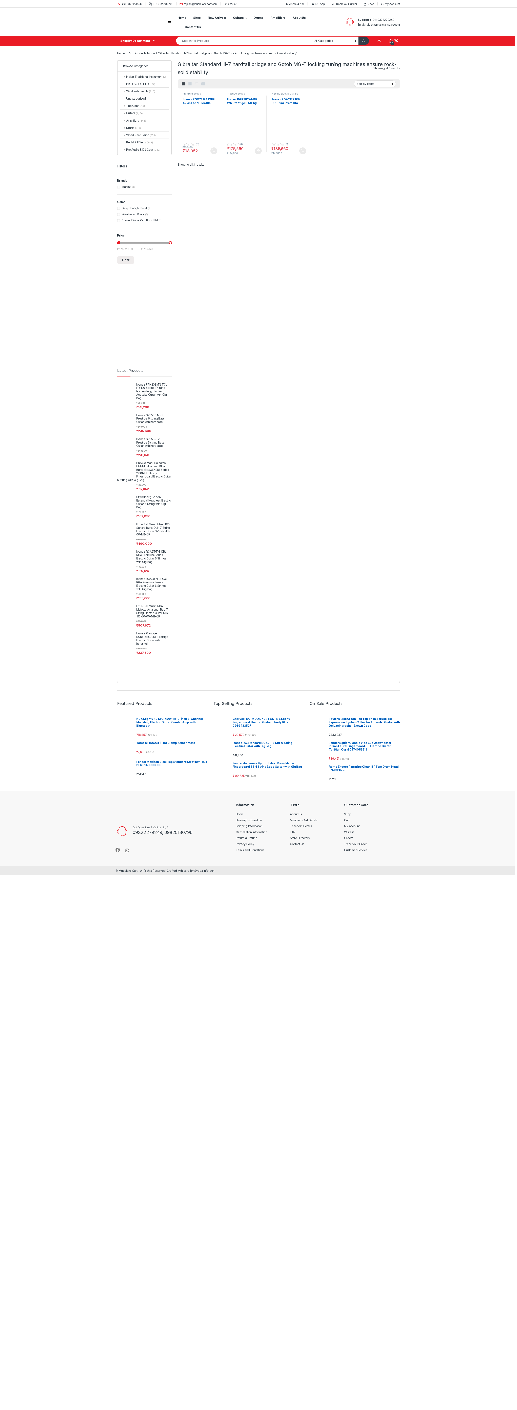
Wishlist (349, 832)
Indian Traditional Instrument (146, 76)
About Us (299, 17)
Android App (297, 3)
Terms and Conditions (250, 850)
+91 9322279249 (132, 3)
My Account (392, 3)
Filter (125, 260)
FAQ (292, 832)
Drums (258, 17)
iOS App (320, 3)
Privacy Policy (245, 844)
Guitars (238, 17)
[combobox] (244, 41)
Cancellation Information (251, 832)
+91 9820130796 (163, 3)
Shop (371, 3)
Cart (346, 820)
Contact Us (193, 27)
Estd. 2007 (230, 3)
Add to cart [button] (213, 150)
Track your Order (355, 844)
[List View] (196, 84)
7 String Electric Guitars (284, 93)
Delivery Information (249, 820)
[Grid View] (183, 84)
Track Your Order (346, 3)
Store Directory (300, 838)
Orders (348, 838)
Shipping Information (249, 826)
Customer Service (356, 850)
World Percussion (141, 135)
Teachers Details (301, 826)
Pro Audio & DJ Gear (143, 149)
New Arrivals (217, 17)
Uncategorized (137, 98)
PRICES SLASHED (140, 84)
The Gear (136, 105)
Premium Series (192, 93)
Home (182, 17)
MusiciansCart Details (303, 820)
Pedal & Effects (139, 142)
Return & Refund (246, 838)
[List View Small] (203, 84)
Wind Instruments (140, 91)
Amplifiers (278, 17)
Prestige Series (236, 93)
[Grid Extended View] (190, 84)
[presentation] (399, 682)
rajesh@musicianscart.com (201, 3)
